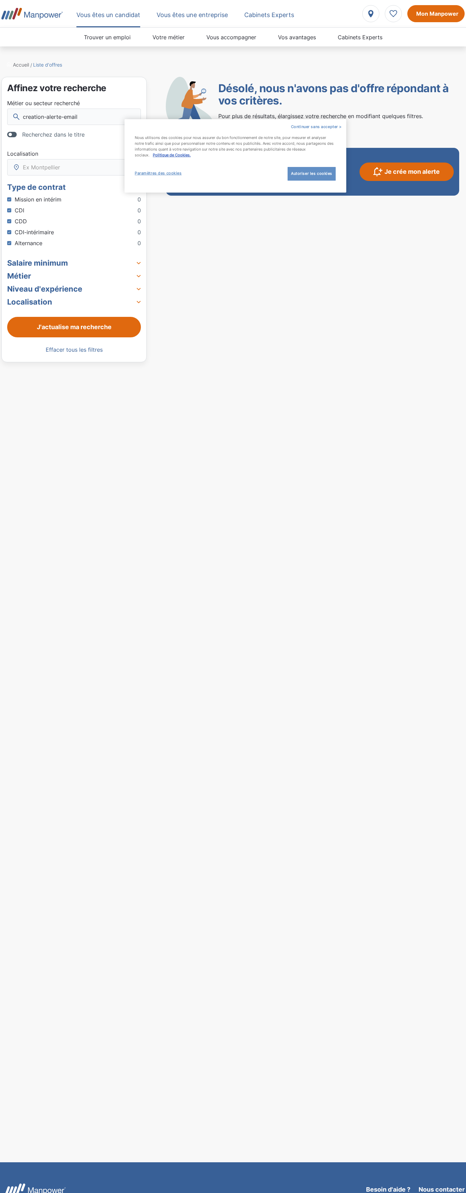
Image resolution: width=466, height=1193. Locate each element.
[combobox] (74, 167)
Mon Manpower (437, 13)
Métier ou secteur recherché (43, 103)
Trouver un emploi (107, 37)
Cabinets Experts (360, 37)
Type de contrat (36, 187)
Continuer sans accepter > (316, 126)
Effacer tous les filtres (74, 349)
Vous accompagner (231, 37)
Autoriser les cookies (311, 173)
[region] (235, 156)
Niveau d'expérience (44, 289)
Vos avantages (297, 37)
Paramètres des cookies (158, 173)
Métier (19, 276)
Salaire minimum (37, 263)
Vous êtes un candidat (108, 14)
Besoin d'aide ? (388, 1189)
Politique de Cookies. (172, 155)
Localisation (22, 153)
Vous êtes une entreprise (192, 14)
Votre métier (168, 37)
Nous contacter (442, 1189)
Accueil (21, 65)
